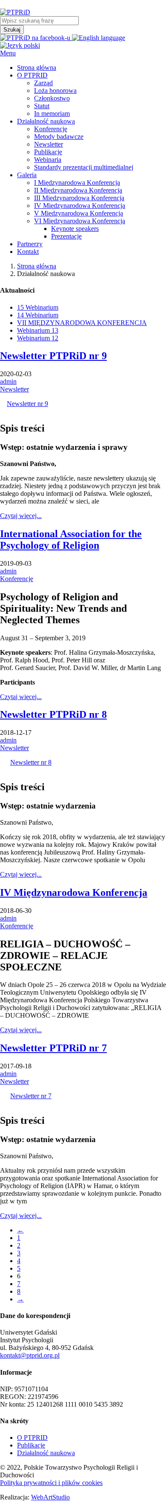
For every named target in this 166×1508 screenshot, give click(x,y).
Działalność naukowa (46, 1452)
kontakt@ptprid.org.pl (30, 1355)
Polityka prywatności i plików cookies (51, 1482)
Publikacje (31, 1445)
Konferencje (16, 578)
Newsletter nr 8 (31, 762)
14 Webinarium (37, 315)
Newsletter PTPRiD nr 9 (53, 355)
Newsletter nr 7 (31, 1095)
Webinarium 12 (37, 338)
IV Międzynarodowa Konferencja (73, 892)
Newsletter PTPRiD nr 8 (53, 714)
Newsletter (14, 389)
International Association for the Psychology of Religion (71, 539)
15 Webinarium (37, 307)
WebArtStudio (50, 1497)
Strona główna (36, 266)
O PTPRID (32, 1437)
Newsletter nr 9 (27, 403)
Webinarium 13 (37, 330)
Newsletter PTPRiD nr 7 (53, 1047)
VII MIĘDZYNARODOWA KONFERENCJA (82, 322)
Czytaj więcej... (21, 515)
